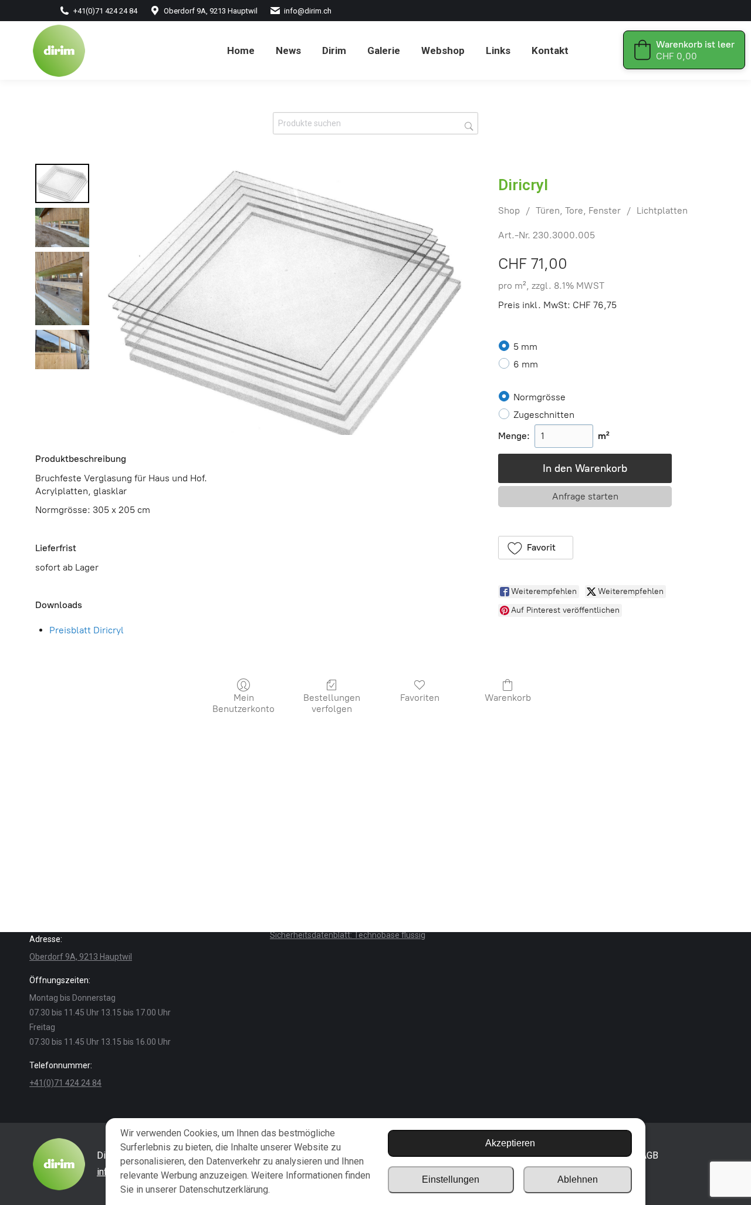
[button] (535, 547)
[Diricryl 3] (62, 349)
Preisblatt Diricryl (86, 630)
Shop (509, 210)
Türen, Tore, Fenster (578, 210)
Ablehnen (577, 1179)
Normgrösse (539, 396)
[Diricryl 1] (62, 227)
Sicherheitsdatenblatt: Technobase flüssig (347, 935)
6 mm (525, 364)
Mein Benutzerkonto (243, 703)
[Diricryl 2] (62, 288)
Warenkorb (508, 697)
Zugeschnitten (543, 414)
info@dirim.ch (307, 10)
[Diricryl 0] (62, 183)
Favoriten (419, 697)
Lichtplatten (662, 210)
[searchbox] (375, 123)
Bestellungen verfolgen (331, 703)
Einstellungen (450, 1179)
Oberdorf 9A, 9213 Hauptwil (211, 10)
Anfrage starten (585, 496)
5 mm (525, 346)
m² (604, 435)
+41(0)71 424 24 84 (105, 10)
